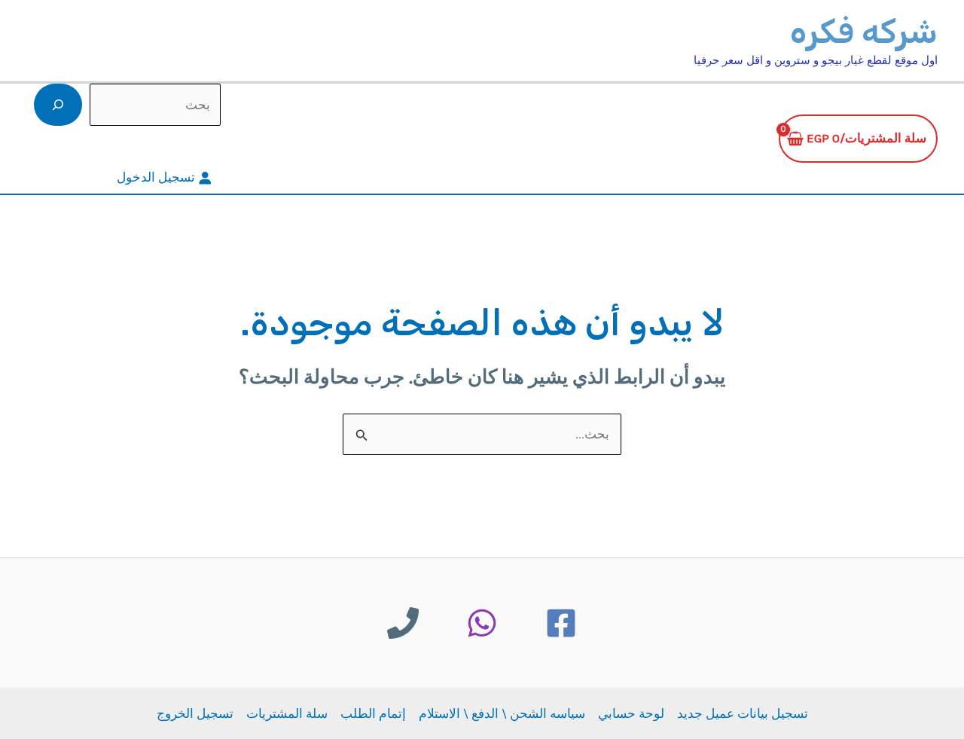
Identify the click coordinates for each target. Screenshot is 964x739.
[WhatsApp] (482, 623)
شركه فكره (864, 32)
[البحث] (58, 105)
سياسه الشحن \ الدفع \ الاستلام (502, 713)
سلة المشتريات (287, 713)
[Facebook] (561, 623)
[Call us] (403, 623)
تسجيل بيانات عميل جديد (742, 713)
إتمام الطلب (373, 713)
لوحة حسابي (631, 713)
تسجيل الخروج (195, 713)
